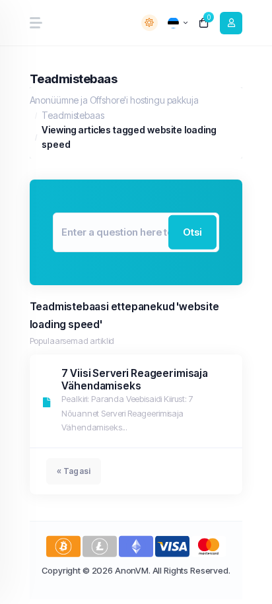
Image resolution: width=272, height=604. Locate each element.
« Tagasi (74, 471)
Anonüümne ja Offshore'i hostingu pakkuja (114, 100)
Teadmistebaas (73, 115)
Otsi (193, 231)
